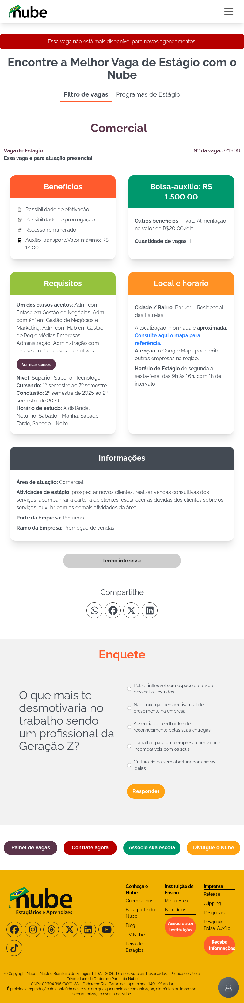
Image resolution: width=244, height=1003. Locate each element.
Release (212, 894)
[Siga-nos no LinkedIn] (88, 929)
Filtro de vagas (86, 94)
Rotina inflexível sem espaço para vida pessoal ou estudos (173, 688)
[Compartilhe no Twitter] (131, 610)
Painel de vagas (30, 848)
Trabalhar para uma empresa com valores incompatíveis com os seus (177, 746)
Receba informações (222, 945)
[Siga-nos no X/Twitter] (70, 929)
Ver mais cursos (36, 364)
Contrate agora (90, 848)
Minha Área (176, 900)
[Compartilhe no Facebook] (113, 610)
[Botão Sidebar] (228, 11)
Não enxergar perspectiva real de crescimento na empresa (169, 708)
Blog (130, 925)
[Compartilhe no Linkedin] (150, 610)
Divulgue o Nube (213, 848)
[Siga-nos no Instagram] (33, 929)
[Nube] (28, 11)
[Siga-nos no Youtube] (106, 929)
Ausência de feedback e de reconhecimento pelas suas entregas (172, 727)
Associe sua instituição (180, 926)
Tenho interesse (122, 561)
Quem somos (139, 900)
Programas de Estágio (148, 94)
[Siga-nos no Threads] (51, 929)
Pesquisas (214, 912)
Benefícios (175, 909)
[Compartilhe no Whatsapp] (94, 610)
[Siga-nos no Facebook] (14, 929)
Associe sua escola (152, 848)
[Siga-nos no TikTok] (14, 948)
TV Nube (135, 934)
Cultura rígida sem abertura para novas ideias (174, 765)
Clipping (212, 903)
